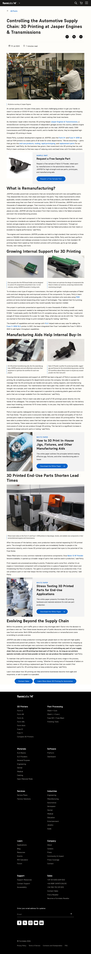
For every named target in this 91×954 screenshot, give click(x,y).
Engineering (21, 764)
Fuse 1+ (20, 733)
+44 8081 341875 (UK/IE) (57, 883)
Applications (22, 845)
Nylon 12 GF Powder (75, 555)
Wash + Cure (52, 710)
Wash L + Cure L (53, 714)
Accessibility (22, 887)
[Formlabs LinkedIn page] (41, 923)
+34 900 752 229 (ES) (55, 887)
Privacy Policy (21, 946)
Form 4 (20, 710)
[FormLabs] (9, 3)
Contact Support (23, 883)
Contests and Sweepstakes (52, 946)
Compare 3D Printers (25, 736)
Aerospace (51, 806)
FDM (78, 297)
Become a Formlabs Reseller (58, 898)
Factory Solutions (24, 799)
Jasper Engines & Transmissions (64, 122)
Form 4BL (21, 722)
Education (51, 817)
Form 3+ (62, 138)
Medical (20, 771)
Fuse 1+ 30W (74, 138)
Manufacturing (53, 799)
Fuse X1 (20, 729)
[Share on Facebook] (67, 36)
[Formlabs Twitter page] (25, 923)
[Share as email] (81, 36)
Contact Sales (52, 891)
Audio (49, 829)
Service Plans (22, 795)
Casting (20, 775)
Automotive (51, 802)
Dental (19, 768)
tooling (37, 143)
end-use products (26, 143)
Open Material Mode (25, 779)
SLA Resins (21, 753)
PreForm (50, 753)
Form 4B (20, 714)
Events (20, 856)
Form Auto (21, 725)
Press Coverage (53, 860)
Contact (50, 863)
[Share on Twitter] (74, 36)
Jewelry (50, 825)
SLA (46, 323)
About (49, 845)
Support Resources (24, 880)
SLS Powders (22, 756)
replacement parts (67, 143)
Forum (19, 863)
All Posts (13, 11)
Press (49, 852)
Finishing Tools (53, 722)
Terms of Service (34, 946)
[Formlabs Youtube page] (36, 923)
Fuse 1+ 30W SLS (14, 326)
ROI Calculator (22, 860)
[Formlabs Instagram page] (30, 923)
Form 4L (20, 718)
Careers (50, 849)
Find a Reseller (52, 895)
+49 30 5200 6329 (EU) (56, 880)
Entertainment (53, 821)
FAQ (66, 946)
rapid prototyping (48, 143)
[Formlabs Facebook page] (19, 923)
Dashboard (51, 756)
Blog (18, 849)
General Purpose (23, 760)
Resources (21, 852)
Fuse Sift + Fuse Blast (55, 718)
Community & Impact (55, 856)
